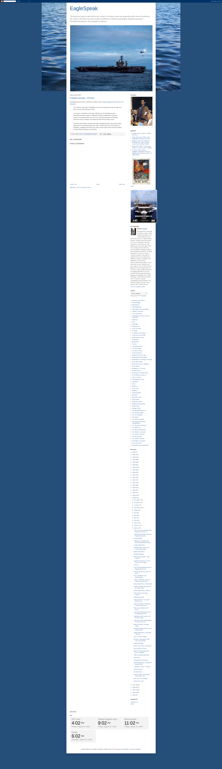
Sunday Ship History (139, 551)
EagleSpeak (84, 8)
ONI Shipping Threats (138, 379)
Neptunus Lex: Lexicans (138, 368)
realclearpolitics (136, 392)
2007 (134, 685)
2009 (134, 495)
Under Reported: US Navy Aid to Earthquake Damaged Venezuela (141, 137)
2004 (134, 692)
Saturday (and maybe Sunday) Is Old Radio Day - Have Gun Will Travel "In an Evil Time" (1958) (141, 142)
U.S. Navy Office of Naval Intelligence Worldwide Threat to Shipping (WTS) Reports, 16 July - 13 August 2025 (142, 152)
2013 (134, 485)
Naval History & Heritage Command (142, 359)
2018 (134, 472)
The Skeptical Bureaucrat (139, 410)
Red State (134, 395)
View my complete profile (138, 286)
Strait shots (137, 657)
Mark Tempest (143, 229)
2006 (134, 687)
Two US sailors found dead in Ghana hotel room (142, 675)
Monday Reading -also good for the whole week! (142, 587)
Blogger (138, 749)
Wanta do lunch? (138, 669)
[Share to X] (107, 134)
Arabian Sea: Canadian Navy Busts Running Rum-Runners (142, 541)
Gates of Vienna (136, 328)
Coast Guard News (137, 313)
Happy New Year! (139, 681)
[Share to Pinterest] (110, 134)
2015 (134, 480)
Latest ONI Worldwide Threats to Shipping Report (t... (142, 612)
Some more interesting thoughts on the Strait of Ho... (142, 620)
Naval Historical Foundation (139, 357)
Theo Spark (135, 417)
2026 (134, 452)
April (135, 520)
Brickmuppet (135, 305)
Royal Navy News (137, 397)
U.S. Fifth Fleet (136, 427)
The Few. (136, 565)
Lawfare (134, 344)
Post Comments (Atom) (84, 187)
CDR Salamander (136, 307)
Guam (74, 732)
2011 (134, 490)
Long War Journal (137, 353)
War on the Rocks (137, 443)
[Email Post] (100, 134)
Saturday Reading (138, 643)
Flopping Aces (136, 326)
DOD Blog (135, 324)
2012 (134, 487)
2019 (134, 470)
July (135, 512)
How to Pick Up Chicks (140, 636)
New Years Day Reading (140, 678)
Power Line (135, 388)
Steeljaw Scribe (136, 408)
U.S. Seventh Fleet (137, 436)
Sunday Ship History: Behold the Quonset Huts (142, 663)
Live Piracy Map (136, 348)
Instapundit (135, 339)
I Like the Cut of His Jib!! (138, 335)
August (136, 510)
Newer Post (73, 184)
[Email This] (103, 134)
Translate (143, 295)
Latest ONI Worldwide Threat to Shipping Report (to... (143, 535)
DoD (133, 322)
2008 (134, 497)
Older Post (122, 184)
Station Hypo (135, 406)
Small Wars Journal (137, 401)
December (137, 500)
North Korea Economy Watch (140, 373)
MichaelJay (126, 749)
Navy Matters (136, 366)
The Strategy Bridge (137, 412)
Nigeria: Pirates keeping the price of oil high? (141, 651)
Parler (133, 384)
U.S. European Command (139, 425)
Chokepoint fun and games (141, 660)
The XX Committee (137, 415)
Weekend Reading (139, 554)
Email (132, 186)
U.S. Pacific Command (138, 434)
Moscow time (130, 719)
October (136, 505)
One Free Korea (136, 377)
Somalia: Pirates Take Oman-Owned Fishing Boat (142, 548)
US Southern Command (138, 441)
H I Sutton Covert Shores (139, 333)
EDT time (76, 719)
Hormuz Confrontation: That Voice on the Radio (141, 639)
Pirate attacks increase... (140, 648)
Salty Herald (135, 399)
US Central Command (138, 438)
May (135, 517)
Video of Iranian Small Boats (141, 655)
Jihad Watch (135, 342)
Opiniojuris (135, 381)
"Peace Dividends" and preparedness (140, 576)
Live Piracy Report (137, 350)
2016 (134, 477)
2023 (134, 459)
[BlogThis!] (105, 134)
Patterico (134, 386)
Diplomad (134, 319)
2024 (134, 457)
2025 (134, 454)
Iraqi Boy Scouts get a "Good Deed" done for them (142, 561)
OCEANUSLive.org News (139, 375)
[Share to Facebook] (108, 134)
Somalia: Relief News (139, 545)
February (136, 525)
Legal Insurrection (137, 346)
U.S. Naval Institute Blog (138, 429)
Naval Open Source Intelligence (141, 364)
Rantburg (134, 390)
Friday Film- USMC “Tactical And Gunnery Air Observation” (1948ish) (142, 147)
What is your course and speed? (143, 646)
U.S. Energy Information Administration (139, 422)
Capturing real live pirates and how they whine (142, 616)
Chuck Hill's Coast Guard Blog (140, 309)
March (136, 523)
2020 (134, 467)
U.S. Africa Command (138, 419)
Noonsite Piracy (136, 370)
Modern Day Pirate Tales (139, 355)
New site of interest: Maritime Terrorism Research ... (142, 604)
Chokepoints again (139, 597)
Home (98, 184)
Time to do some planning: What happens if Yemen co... (143, 530)
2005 (134, 690)
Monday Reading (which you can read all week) (143, 629)
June (135, 515)
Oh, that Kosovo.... (138, 672)
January (136, 528)
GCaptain (134, 330)
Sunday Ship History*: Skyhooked (143, 584)
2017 (134, 475)
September (137, 507)
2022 (134, 462)
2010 (134, 492)
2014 (134, 482)
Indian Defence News (138, 337)
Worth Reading (138, 538)
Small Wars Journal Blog (138, 404)
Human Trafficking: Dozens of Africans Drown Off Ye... (142, 580)
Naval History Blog (137, 361)
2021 (134, 464)
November (137, 502)
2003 (134, 695)
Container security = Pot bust (82, 98)
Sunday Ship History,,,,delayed (142, 590)
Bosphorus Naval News (138, 300)
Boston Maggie (136, 302)
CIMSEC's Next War (137, 311)
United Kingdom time (107, 719)
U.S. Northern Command (139, 432)
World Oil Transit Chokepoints (140, 445)
